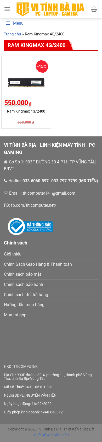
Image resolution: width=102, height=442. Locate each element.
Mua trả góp (15, 314)
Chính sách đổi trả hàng (26, 294)
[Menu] (7, 9)
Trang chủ (12, 34)
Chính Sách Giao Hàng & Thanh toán (38, 264)
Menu (18, 23)
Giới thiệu (12, 254)
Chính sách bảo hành (23, 284)
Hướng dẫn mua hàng (24, 304)
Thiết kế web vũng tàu (51, 435)
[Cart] (94, 9)
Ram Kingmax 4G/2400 (26, 111)
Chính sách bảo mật (22, 274)
